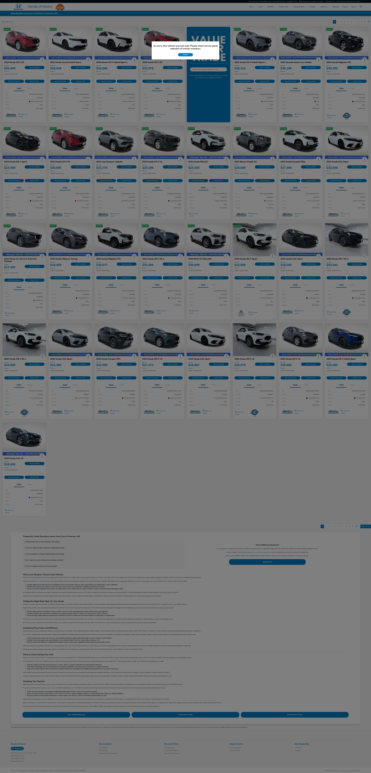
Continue (185, 54)
